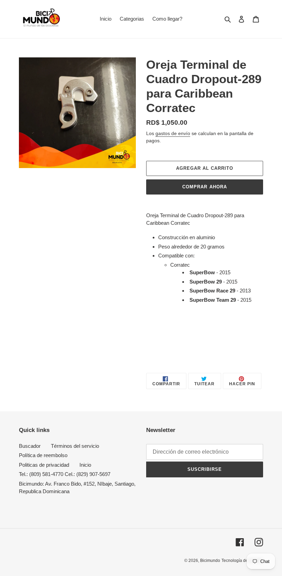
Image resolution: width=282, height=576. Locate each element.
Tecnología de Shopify (242, 560)
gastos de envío (172, 133)
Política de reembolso (43, 455)
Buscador (30, 446)
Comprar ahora (204, 186)
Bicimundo (210, 560)
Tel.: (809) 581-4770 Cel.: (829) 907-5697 (64, 474)
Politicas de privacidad (44, 465)
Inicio (85, 465)
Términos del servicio (75, 446)
